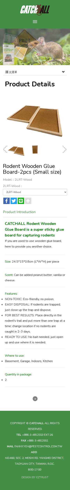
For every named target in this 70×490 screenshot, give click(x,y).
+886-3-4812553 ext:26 (37, 435)
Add (34, 452)
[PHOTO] (35, 116)
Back (35, 398)
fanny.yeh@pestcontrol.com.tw (38, 446)
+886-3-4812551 (37, 440)
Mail (10, 446)
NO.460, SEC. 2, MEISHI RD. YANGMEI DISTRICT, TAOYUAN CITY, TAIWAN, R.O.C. (34, 461)
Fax (23, 440)
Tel (18, 435)
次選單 (12, 72)
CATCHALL (35, 10)
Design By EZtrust (35, 477)
